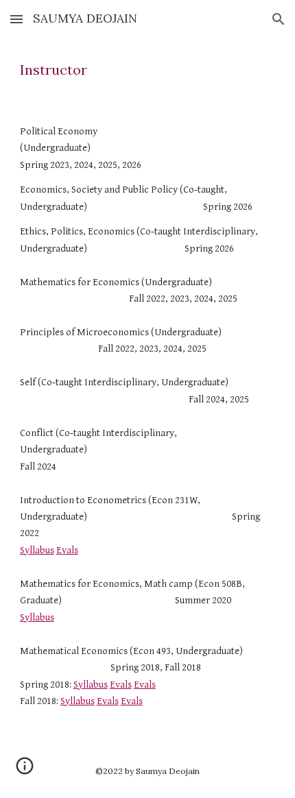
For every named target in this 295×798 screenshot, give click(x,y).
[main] (147, 70)
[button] (16, 19)
